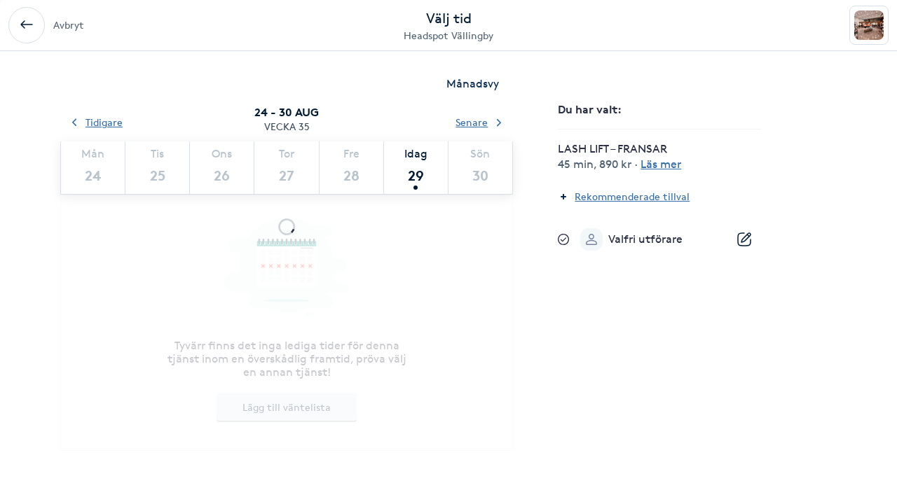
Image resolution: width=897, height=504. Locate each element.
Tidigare (104, 122)
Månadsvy (472, 83)
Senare (472, 122)
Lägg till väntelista (286, 407)
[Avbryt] (26, 25)
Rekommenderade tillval (632, 196)
